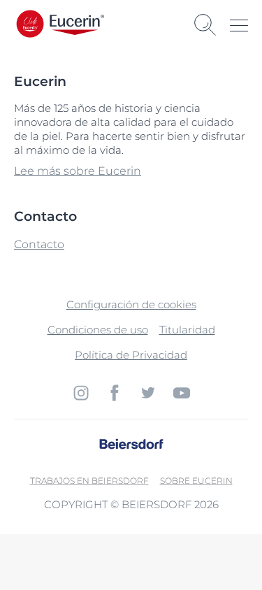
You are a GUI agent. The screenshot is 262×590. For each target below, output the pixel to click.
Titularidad (187, 329)
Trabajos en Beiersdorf (89, 480)
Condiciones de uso (98, 329)
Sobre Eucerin (196, 480)
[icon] (81, 392)
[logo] (77, 25)
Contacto (39, 244)
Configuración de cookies (131, 304)
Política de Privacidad (131, 354)
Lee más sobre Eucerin (77, 171)
